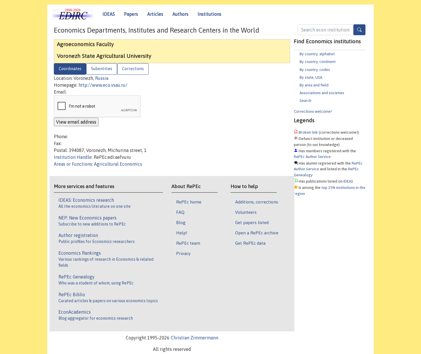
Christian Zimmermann (194, 337)
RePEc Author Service (312, 156)
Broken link (308, 132)
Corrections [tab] (133, 68)
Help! (181, 232)
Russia (101, 78)
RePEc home (188, 201)
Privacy (183, 253)
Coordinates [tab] (70, 68)
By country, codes (315, 69)
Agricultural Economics (118, 164)
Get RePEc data (250, 243)
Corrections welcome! (313, 111)
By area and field (314, 85)
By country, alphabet (317, 54)
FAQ (180, 212)
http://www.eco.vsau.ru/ (102, 85)
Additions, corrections (256, 201)
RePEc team (188, 243)
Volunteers (246, 212)
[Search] (359, 29)
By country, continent (318, 61)
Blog (181, 222)
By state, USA (311, 77)
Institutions (209, 14)
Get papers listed (252, 222)
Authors (180, 14)
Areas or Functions (73, 164)
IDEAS (109, 14)
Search (305, 100)
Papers (131, 14)
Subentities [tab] (101, 68)
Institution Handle (73, 157)
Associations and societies (322, 92)
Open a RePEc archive (256, 232)
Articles (155, 14)
